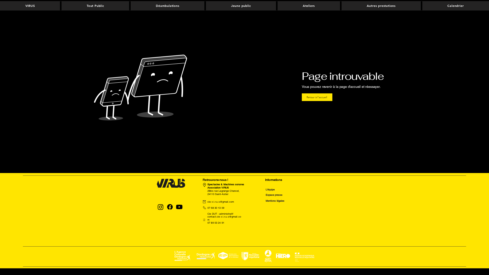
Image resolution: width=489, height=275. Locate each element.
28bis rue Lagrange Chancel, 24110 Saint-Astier (225, 189)
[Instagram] (160, 207)
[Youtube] (179, 207)
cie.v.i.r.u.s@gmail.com (220, 201)
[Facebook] (170, 207)
